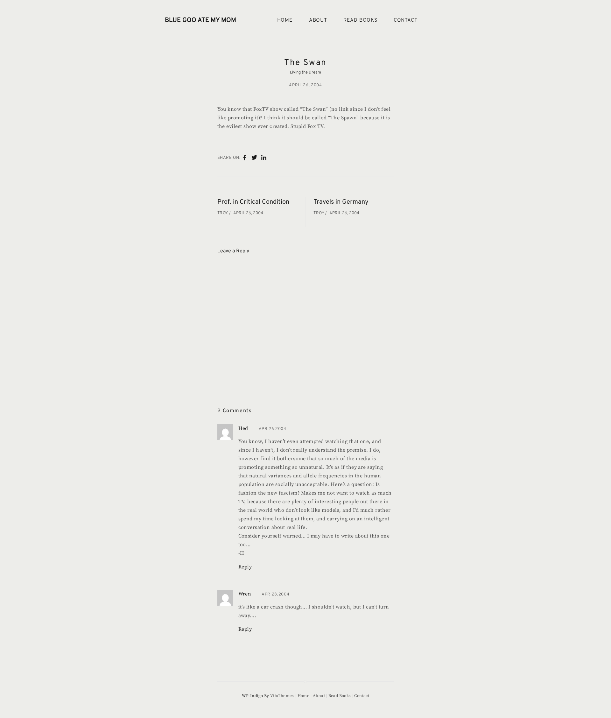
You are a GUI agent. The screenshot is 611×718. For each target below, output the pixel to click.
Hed (243, 428)
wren (244, 594)
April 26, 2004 (305, 85)
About (318, 20)
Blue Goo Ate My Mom (200, 20)
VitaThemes (282, 695)
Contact (406, 20)
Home (285, 20)
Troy (223, 213)
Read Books (360, 20)
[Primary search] (438, 20)
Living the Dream (305, 72)
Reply (245, 567)
